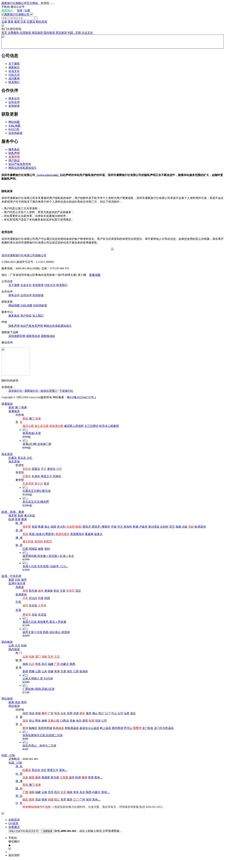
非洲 (18, 610)
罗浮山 (128, 728)
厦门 (38, 656)
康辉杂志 (7, 10)
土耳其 (42, 605)
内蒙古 (64, 663)
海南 (25, 663)
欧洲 (11, 519)
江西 (76, 671)
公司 (104, 720)
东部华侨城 (45, 728)
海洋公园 (28, 425)
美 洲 (18, 530)
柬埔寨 (48, 590)
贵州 (50, 656)
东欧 (191, 526)
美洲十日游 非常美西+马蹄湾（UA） (45, 566)
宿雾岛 (36, 468)
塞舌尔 (38, 483)
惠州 (24, 702)
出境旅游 (25, 32)
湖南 (44, 656)
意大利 (61, 526)
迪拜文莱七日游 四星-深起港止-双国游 (46, 632)
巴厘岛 (31, 21)
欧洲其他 (200, 526)
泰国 (17, 21)
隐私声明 (14, 153)
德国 (53, 526)
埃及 (34, 614)
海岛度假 (7, 454)
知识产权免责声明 (19, 164)
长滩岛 (36, 476)
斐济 (46, 483)
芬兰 (120, 526)
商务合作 (14, 98)
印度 (41, 598)
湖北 (69, 671)
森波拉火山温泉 (89, 728)
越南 (41, 590)
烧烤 (44, 720)
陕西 (72, 663)
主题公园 (53, 720)
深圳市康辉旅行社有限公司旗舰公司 (23, 255)
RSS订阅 (13, 129)
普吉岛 (22, 457)
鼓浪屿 (83, 671)
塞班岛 (51, 468)
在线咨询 (14, 819)
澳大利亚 (29, 515)
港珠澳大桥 (56, 425)
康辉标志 (14, 67)
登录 (19, 10)
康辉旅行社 (31, 390)
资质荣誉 (38, 285)
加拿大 (98, 534)
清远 (17, 702)
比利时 (164, 526)
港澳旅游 (7, 403)
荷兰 (172, 526)
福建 (50, 663)
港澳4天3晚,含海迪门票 (36, 443)
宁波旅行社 (66, 390)
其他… (63, 770)
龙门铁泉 (147, 728)
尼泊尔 (33, 598)
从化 (63, 713)
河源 (76, 713)
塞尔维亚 (153, 526)
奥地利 (128, 526)
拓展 (91, 720)
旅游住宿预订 (48, 390)
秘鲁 (41, 548)
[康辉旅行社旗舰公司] (15, 14)
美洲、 (14, 511)
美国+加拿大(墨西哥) (42, 534)
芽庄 (43, 468)
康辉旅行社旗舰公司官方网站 (19, 3)
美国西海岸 (77, 534)
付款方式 (14, 74)
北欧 (185, 526)
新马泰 (33, 590)
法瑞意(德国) (74, 526)
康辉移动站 (48, 335)
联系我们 (14, 82)
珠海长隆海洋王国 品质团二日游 (42, 735)
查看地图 (94, 274)
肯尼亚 (33, 605)
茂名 (133, 713)
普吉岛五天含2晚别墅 (35, 501)
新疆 (25, 671)
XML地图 (14, 125)
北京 (17, 645)
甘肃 (63, 671)
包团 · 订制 (8, 755)
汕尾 (126, 713)
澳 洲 (18, 537)
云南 (4, 21)
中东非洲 (15, 576)
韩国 (47, 598)
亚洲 (11, 583)
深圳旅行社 (15, 390)
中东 (18, 601)
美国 (20, 515)
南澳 (11, 702)
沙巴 (29, 457)
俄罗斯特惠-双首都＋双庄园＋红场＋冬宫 (48, 555)
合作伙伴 (14, 102)
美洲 (17, 519)
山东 (44, 671)
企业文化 (87, 32)
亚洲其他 (21, 594)
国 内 (18, 788)
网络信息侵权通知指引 (22, 167)
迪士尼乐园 (41, 425)
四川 (44, 663)
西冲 (25, 728)
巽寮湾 (137, 728)
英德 (38, 713)
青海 (57, 671)
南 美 (18, 545)
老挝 (56, 590)
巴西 (25, 548)
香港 (10, 21)
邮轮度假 (41, 21)
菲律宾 (70, 590)
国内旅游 (49, 32)
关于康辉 (14, 63)
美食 (72, 720)
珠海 (57, 713)
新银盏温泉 (72, 728)
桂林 (24, 645)
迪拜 (24, 579)
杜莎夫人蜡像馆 (109, 425)
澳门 (17, 407)
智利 (47, 548)
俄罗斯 (12, 515)
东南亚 (19, 587)
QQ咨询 (13, 823)
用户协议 (14, 160)
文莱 (62, 590)
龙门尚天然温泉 (164, 728)
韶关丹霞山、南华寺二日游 (39, 745)
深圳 (25, 713)
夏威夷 (89, 534)
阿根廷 (33, 548)
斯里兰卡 (46, 476)
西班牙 (87, 526)
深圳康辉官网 (16, 335)
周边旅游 (61, 32)
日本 (23, 21)
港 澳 (18, 781)
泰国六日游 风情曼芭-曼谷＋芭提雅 (44, 621)
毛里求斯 (28, 483)
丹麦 (114, 526)
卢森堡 (143, 526)
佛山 (95, 713)
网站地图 (14, 121)
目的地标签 (15, 133)
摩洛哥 (26, 614)
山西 (38, 671)
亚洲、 (5, 576)
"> (26, 429)
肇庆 (88, 713)
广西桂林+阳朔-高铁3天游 (38, 688)
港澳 (24, 407)
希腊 (41, 526)
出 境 (18, 773)
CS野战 (64, 720)
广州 (50, 713)
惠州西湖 (117, 728)
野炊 (38, 720)
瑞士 (47, 526)
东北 (31, 663)
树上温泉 (105, 728)
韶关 (82, 713)
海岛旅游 (37, 32)
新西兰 (48, 541)
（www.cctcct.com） (47, 174)
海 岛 (18, 766)
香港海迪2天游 (31, 433)
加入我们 (38, 315)
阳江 (101, 713)
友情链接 (14, 105)
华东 (38, 663)
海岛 (79, 720)
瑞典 (178, 526)
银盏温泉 (58, 728)
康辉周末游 (33, 335)
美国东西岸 (62, 534)
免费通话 (14, 827)
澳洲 (21, 511)
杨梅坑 (33, 728)
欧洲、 (5, 511)
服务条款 (14, 149)
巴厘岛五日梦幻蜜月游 (36, 490)
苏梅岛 (57, 476)
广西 (57, 663)
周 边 (18, 795)
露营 (85, 720)
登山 (31, 720)
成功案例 (14, 78)
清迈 (78, 590)
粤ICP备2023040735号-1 (81, 397)
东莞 (69, 713)
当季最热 (13, 32)
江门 (107, 713)
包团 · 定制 (74, 32)
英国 (34, 526)
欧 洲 (18, 522)
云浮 (120, 713)
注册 (27, 10)
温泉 (25, 720)
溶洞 (98, 720)
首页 (4, 32)
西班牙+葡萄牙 (101, 526)
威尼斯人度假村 (74, 425)
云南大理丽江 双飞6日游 (37, 678)
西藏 (31, 671)
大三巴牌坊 (91, 425)
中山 (114, 713)
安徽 (50, 671)
